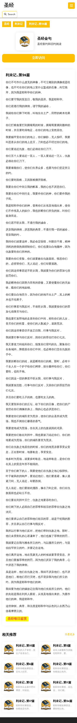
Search (11, 14)
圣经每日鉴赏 (17, 619)
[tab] (71, 5)
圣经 (9, 5)
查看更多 (70, 634)
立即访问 (38, 58)
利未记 (19, 24)
